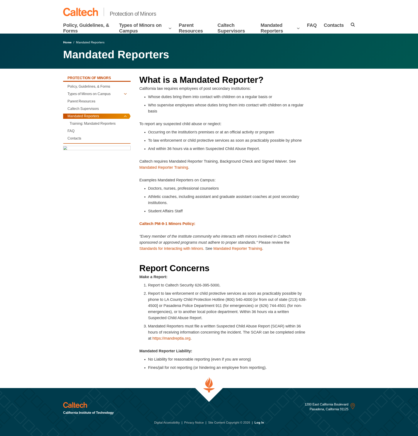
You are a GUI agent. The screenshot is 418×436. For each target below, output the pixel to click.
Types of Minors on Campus (140, 28)
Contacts (334, 25)
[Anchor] (271, 80)
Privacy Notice (194, 422)
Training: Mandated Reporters (93, 123)
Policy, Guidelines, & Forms (86, 28)
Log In (259, 422)
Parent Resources (191, 28)
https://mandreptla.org (171, 338)
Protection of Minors (133, 13)
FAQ (312, 25)
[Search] (353, 24)
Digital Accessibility (167, 422)
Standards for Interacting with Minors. (171, 248)
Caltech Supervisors (231, 28)
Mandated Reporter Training (163, 167)
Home (67, 42)
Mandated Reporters (272, 28)
